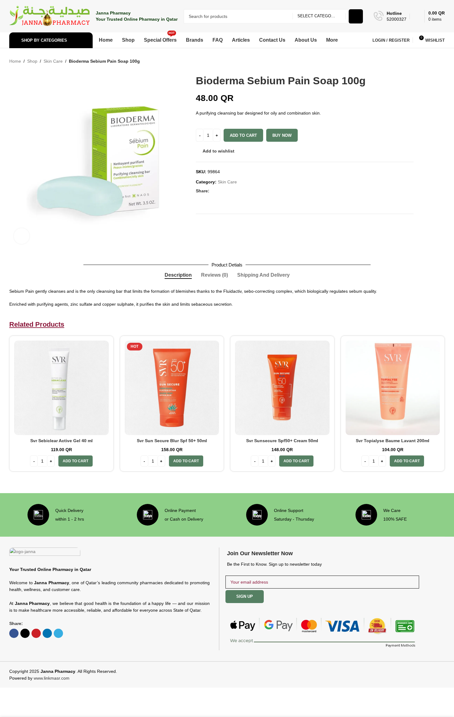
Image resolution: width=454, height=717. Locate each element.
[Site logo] (49, 15)
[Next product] (441, 61)
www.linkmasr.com (51, 678)
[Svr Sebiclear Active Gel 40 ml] (61, 388)
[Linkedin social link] (235, 191)
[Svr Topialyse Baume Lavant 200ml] (393, 388)
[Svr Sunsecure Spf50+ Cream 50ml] (282, 388)
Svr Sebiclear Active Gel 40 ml (61, 440)
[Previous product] (426, 61)
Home (15, 61)
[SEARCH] (356, 16)
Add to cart (243, 135)
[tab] (178, 275)
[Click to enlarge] (21, 236)
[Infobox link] (390, 16)
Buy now (282, 135)
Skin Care (53, 61)
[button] (75, 461)
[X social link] (220, 191)
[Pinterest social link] (228, 191)
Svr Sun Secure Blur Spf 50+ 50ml (172, 440)
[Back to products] (433, 61)
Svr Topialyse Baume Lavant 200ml (392, 440)
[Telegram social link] (242, 191)
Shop (32, 61)
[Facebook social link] (213, 191)
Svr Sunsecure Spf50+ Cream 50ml (282, 440)
